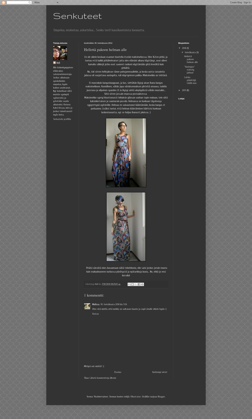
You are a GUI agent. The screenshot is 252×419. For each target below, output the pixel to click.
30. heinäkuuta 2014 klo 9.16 (113, 304)
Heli (58, 62)
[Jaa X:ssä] (135, 284)
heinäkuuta (190, 52)
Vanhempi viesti (159, 372)
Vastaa (95, 313)
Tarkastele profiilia (62, 119)
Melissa (95, 304)
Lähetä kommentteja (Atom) (103, 377)
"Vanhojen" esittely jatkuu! (189, 69)
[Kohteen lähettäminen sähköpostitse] (129, 284)
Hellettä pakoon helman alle (191, 59)
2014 (184, 48)
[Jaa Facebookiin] (139, 284)
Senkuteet (77, 16)
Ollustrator (135, 396)
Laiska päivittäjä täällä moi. (190, 80)
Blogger (161, 396)
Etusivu (117, 372)
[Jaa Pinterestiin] (142, 284)
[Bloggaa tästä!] (132, 284)
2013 (184, 90)
